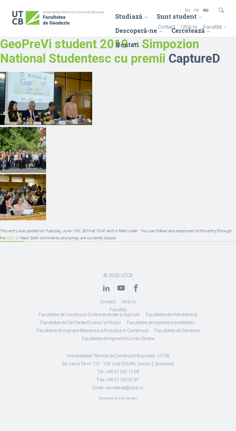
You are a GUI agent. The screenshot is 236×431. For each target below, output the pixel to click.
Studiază (128, 16)
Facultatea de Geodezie (177, 330)
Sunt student (177, 16)
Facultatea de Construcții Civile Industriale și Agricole (89, 314)
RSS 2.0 (13, 238)
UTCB (127, 275)
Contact (166, 27)
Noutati (127, 45)
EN (187, 10)
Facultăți (212, 27)
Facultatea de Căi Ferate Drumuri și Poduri (81, 322)
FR (196, 10)
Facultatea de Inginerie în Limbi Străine (118, 338)
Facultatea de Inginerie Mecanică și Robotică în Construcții (93, 330)
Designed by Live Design (118, 398)
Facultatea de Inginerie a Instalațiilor (161, 322)
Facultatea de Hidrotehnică (171, 314)
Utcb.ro (189, 27)
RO (205, 10)
